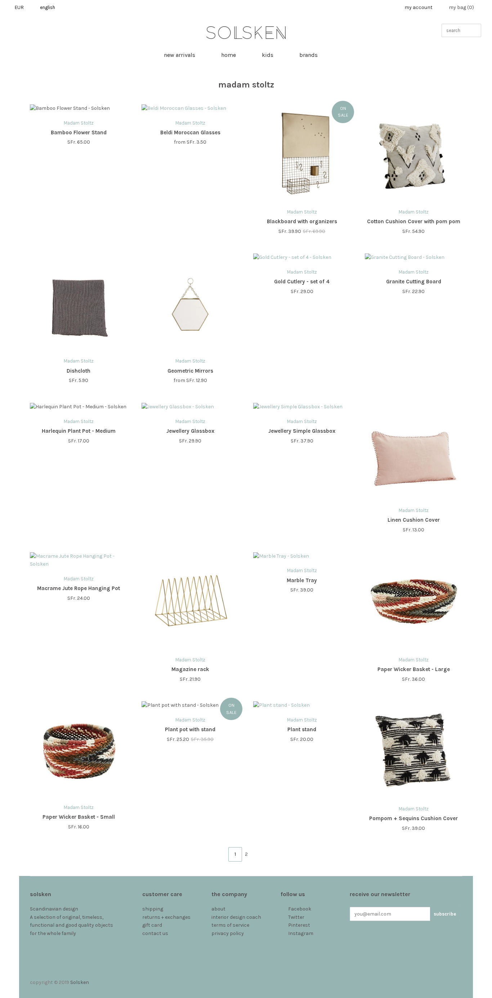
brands (308, 54)
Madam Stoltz (79, 123)
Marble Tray (302, 580)
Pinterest (299, 925)
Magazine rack (190, 669)
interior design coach (236, 917)
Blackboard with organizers (302, 221)
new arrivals (179, 54)
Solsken (79, 982)
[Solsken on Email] (284, 942)
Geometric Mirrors (190, 371)
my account (418, 7)
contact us (155, 933)
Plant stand (301, 729)
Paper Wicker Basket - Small (79, 817)
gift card (152, 925)
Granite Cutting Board (413, 281)
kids (267, 54)
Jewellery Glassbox (190, 431)
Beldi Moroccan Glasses (190, 132)
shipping (152, 909)
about (218, 909)
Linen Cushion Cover (414, 520)
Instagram (300, 933)
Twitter (296, 917)
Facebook (299, 909)
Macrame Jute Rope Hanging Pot (78, 588)
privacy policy (227, 933)
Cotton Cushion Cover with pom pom (413, 221)
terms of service (230, 925)
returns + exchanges (166, 917)
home (228, 54)
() (461, 7)
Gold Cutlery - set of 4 (302, 281)
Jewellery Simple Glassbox (301, 431)
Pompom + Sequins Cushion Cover (413, 818)
